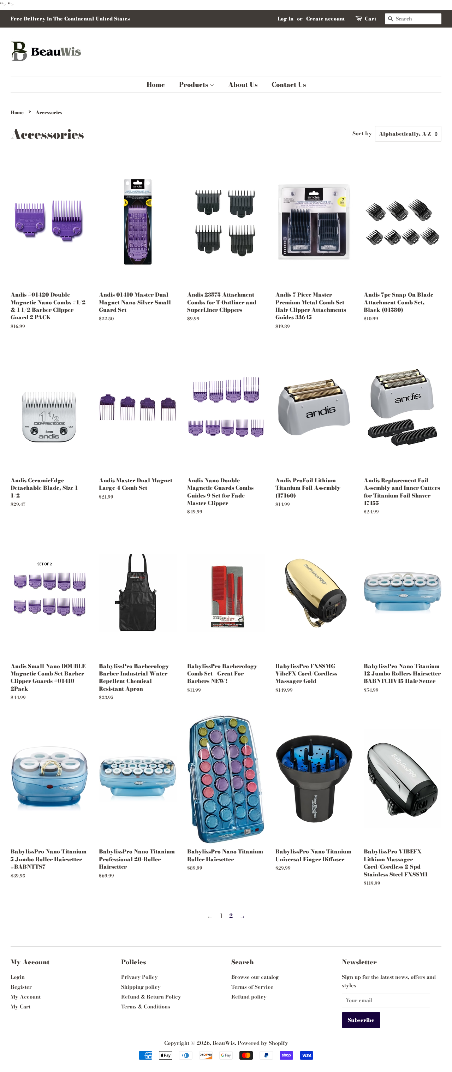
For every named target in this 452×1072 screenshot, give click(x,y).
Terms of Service (252, 987)
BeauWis (224, 1043)
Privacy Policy (139, 977)
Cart (370, 19)
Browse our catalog (255, 977)
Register (21, 987)
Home (156, 84)
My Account (26, 997)
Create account (325, 19)
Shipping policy (141, 987)
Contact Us (289, 84)
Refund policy (249, 997)
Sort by (362, 133)
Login (18, 977)
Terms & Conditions (145, 1007)
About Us (242, 84)
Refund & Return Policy (151, 997)
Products (194, 84)
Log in (285, 19)
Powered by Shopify (263, 1043)
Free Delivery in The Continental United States (70, 19)
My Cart (20, 1007)
